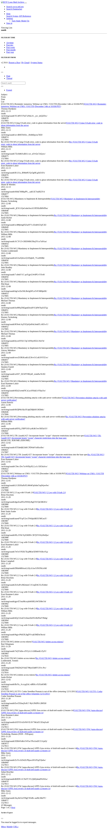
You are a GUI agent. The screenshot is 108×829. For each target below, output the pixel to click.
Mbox (3, 827)
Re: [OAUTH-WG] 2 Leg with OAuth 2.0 (54, 509)
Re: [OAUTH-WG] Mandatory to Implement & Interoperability (80, 215)
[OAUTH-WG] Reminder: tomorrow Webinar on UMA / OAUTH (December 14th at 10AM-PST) (53, 105)
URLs (15, 827)
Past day (9, 45)
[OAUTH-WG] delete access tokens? (47, 642)
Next (13, 807)
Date (8, 76)
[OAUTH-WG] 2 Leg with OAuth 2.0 (49, 492)
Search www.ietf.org (15, 7)
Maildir (10, 827)
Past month (11, 50)
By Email (25, 62)
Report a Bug (14, 62)
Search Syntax (12, 16)
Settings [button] (9, 18)
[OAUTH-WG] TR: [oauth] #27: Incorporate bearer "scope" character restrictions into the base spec (51, 437)
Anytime (10, 43)
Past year (10, 52)
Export (9, 90)
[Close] (2, 818)
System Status (36, 62)
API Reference (25, 16)
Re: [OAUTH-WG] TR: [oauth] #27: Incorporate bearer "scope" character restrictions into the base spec (52, 455)
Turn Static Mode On (20, 21)
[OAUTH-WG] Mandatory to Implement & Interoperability (75, 199)
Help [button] (8, 14)
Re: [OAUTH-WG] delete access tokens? (53, 658)
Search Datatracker (14, 9)
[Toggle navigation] (2, 72)
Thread (9, 78)
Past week (10, 47)
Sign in (9, 23)
